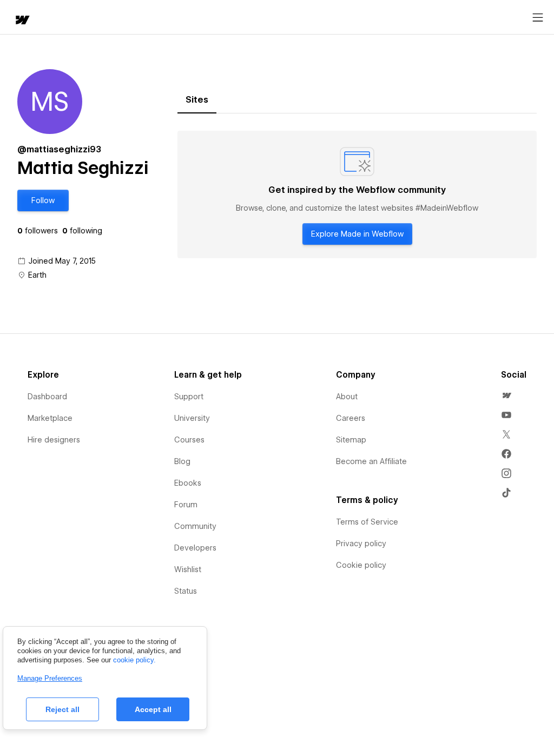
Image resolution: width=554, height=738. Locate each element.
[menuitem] (506, 395)
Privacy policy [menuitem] (361, 543)
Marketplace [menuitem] (50, 418)
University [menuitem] (192, 418)
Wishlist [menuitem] (187, 569)
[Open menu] (538, 18)
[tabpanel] (357, 194)
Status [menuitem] (185, 591)
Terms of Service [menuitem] (367, 522)
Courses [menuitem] (189, 439)
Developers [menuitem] (195, 548)
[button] (43, 200)
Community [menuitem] (195, 526)
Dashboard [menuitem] (47, 396)
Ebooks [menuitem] (187, 483)
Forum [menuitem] (185, 504)
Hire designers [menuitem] (54, 439)
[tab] (196, 99)
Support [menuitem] (188, 396)
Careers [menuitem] (350, 418)
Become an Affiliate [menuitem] (371, 461)
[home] (21, 20)
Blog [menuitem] (182, 461)
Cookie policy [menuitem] (361, 565)
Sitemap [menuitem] (351, 439)
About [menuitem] (347, 396)
